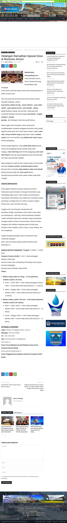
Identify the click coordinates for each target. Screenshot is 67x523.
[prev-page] (2, 435)
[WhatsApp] (15, 66)
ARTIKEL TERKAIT (7, 412)
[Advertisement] (33, 34)
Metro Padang (8, 62)
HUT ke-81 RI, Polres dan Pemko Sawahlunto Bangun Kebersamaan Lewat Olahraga (55, 105)
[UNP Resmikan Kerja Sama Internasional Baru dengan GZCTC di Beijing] (37, 420)
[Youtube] (66, 1)
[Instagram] (61, 1)
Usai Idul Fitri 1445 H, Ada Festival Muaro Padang (10, 385)
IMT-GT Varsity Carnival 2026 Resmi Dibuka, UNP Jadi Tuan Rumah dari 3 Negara (56, 74)
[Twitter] (63, 1)
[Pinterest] (11, 66)
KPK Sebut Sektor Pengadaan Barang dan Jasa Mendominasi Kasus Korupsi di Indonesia (56, 66)
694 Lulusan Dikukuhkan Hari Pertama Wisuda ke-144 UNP (56, 98)
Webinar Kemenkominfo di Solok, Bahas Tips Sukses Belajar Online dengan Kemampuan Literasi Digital (34, 387)
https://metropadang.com (18, 401)
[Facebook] (59, 1)
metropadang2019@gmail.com (36, 515)
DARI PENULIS (18, 412)
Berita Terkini (10, 50)
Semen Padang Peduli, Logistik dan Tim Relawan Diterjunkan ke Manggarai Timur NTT (56, 58)
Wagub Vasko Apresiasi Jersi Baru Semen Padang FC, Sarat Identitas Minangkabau (55, 82)
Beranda (3, 50)
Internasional (18, 50)
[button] (63, 18)
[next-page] (5, 435)
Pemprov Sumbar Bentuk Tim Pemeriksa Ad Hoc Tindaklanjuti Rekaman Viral (55, 91)
